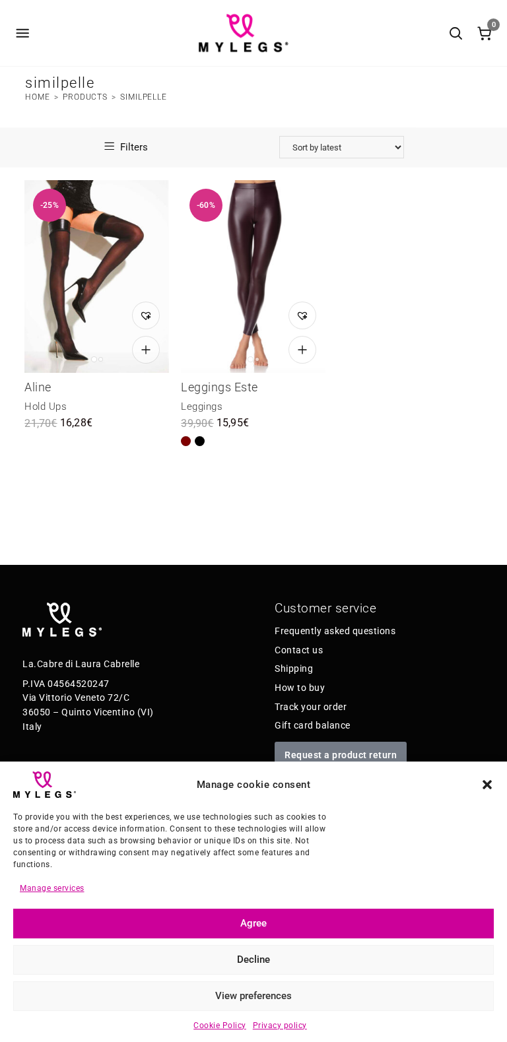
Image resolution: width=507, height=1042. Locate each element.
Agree (253, 923)
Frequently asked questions (335, 631)
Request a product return (341, 755)
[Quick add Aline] (146, 350)
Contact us (299, 650)
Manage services (52, 888)
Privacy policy (280, 1025)
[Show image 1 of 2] (94, 359)
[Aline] (96, 276)
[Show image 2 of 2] (100, 359)
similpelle (143, 97)
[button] (487, 784)
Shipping (294, 668)
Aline (37, 387)
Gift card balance (313, 725)
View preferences (253, 996)
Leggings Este (219, 387)
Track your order (311, 706)
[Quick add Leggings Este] (302, 350)
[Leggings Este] (253, 276)
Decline (253, 959)
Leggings (201, 406)
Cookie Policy (219, 1025)
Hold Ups (45, 406)
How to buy (300, 687)
